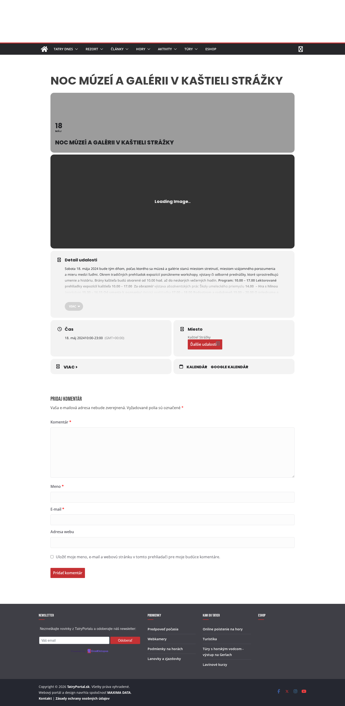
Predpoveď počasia (163, 629)
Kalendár (197, 367)
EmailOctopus (99, 651)
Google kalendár (229, 367)
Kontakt (45, 698)
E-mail (57, 509)
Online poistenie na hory (223, 629)
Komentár (60, 422)
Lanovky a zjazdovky (164, 658)
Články (117, 49)
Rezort (92, 49)
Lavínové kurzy (215, 664)
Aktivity (165, 49)
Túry (188, 49)
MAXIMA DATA (119, 692)
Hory (140, 49)
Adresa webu (62, 531)
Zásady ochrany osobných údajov (83, 698)
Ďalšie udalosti (203, 344)
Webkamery (157, 639)
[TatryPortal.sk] (44, 49)
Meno (57, 486)
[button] (75, 49)
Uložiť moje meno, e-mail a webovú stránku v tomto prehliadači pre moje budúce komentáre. (138, 556)
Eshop (210, 49)
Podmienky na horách (165, 649)
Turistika (210, 639)
